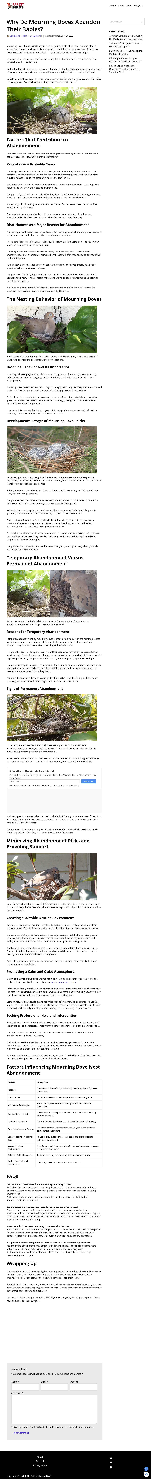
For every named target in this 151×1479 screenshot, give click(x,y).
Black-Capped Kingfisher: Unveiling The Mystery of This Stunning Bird (124, 69)
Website (74, 1381)
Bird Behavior (36, 36)
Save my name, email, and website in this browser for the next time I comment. (53, 1427)
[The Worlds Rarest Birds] (15, 5)
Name (15, 1381)
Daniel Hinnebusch (18, 36)
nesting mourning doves (63, 982)
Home (113, 5)
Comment (17, 1393)
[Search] (142, 5)
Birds (129, 5)
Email (44, 1381)
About (121, 5)
